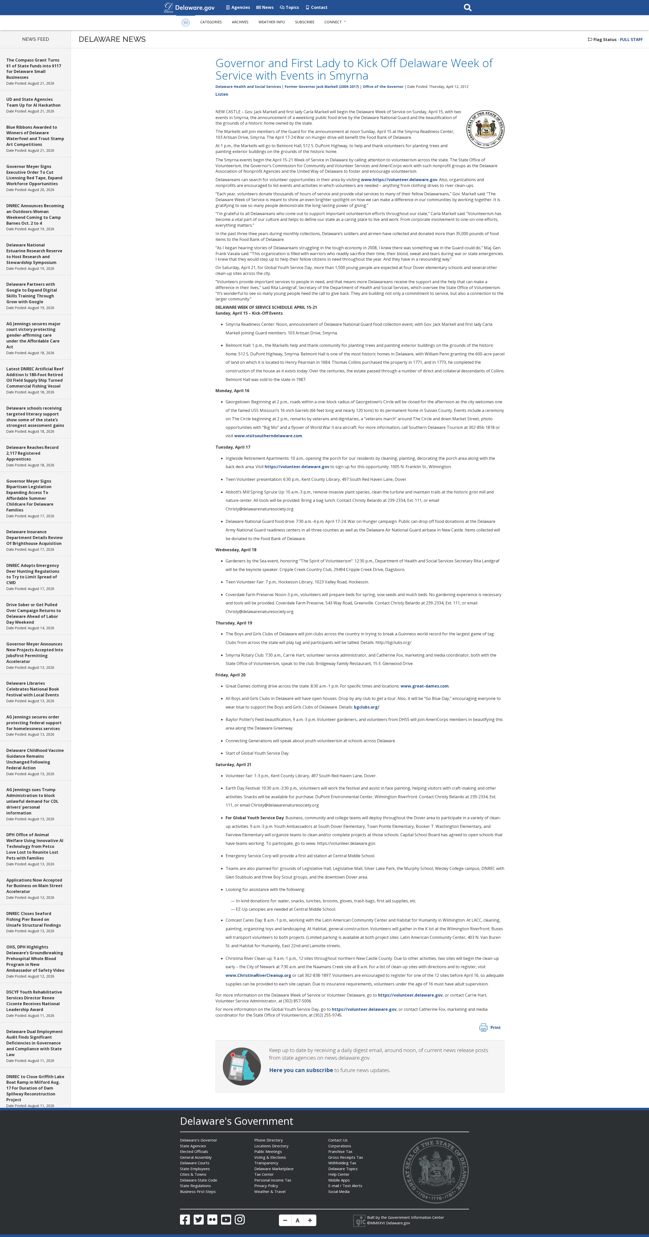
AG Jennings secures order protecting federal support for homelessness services (34, 722)
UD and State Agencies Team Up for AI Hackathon (33, 102)
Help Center (339, 1174)
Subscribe (304, 22)
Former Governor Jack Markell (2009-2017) (322, 86)
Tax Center (264, 1174)
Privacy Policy (266, 1185)
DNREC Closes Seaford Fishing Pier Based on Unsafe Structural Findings (33, 919)
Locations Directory (271, 1145)
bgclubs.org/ (367, 707)
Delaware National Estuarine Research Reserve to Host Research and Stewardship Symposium (34, 253)
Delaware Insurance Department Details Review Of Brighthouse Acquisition (34, 537)
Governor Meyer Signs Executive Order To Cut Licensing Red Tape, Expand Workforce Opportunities (34, 175)
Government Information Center (416, 1217)
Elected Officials (194, 1151)
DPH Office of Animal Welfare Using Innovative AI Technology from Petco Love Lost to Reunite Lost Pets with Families (34, 846)
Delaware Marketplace (274, 1168)
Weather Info (272, 22)
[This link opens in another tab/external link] (169, 7)
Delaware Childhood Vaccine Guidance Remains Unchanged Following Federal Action (35, 759)
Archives (240, 22)
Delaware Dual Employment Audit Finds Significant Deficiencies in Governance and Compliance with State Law (34, 1043)
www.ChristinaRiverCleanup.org (258, 975)
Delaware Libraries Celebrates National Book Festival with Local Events (32, 689)
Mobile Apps (339, 1180)
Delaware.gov (398, 1222)
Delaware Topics (343, 1168)
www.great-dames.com (425, 686)
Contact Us (338, 1140)
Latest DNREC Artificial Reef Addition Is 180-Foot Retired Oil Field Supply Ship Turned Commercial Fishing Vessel (35, 377)
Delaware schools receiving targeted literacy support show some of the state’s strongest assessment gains (35, 416)
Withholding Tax (342, 1162)
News (267, 7)
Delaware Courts (194, 1162)
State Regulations (195, 1185)
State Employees (195, 1168)
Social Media (339, 1191)
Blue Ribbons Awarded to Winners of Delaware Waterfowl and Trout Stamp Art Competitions (35, 135)
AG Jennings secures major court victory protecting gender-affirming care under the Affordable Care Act (33, 335)
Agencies (240, 7)
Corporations (339, 1145)
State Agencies (193, 1145)
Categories (211, 22)
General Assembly (196, 1157)
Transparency (266, 1162)
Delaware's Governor (198, 1140)
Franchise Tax (340, 1151)
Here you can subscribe (301, 1070)
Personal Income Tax (272, 1180)
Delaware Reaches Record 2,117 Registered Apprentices (32, 453)
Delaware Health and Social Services (248, 86)
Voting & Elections (270, 1157)
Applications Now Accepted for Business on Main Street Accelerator (34, 886)
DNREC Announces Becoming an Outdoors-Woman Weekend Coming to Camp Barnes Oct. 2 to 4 (35, 214)
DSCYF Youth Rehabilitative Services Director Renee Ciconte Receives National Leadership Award (34, 1000)
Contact (319, 7)
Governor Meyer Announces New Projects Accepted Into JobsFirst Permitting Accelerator (34, 652)
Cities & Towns (193, 1174)
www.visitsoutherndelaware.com (268, 436)
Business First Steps (198, 1191)
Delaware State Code (198, 1180)
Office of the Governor (383, 86)
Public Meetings (268, 1151)
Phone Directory (268, 1140)
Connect (333, 22)
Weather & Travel (269, 1191)
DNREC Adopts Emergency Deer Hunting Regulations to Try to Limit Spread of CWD (32, 574)
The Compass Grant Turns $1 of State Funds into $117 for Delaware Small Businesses (33, 68)
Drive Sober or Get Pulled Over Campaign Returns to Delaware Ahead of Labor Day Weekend (33, 613)
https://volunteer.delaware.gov (297, 466)
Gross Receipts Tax (345, 1157)
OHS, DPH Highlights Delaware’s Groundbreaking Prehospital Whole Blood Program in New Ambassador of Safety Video (35, 958)
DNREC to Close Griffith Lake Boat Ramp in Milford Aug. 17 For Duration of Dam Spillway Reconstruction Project (35, 1088)
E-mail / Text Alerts (345, 1185)
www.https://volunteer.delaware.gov (399, 179)
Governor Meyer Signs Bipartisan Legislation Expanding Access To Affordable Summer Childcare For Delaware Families (29, 495)
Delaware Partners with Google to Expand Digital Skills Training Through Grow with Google (31, 293)
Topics (292, 7)
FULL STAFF (631, 39)
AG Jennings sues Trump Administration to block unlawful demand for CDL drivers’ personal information (32, 801)
